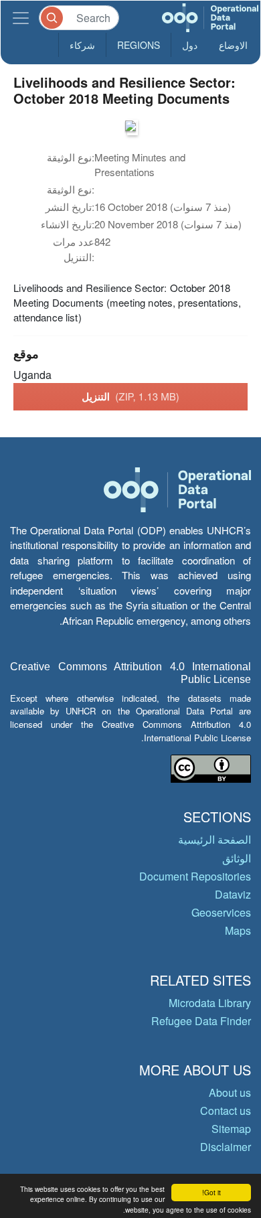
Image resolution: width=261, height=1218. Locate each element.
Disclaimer (225, 1146)
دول (189, 45)
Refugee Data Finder (201, 1021)
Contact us (225, 1110)
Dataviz (233, 894)
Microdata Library (210, 1002)
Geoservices (221, 912)
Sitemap (231, 1128)
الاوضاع (233, 45)
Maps (238, 930)
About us (230, 1092)
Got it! (211, 1192)
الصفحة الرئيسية (214, 839)
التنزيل (130, 396)
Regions (138, 45)
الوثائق (236, 858)
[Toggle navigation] (21, 18)
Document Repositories (195, 876)
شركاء (82, 45)
